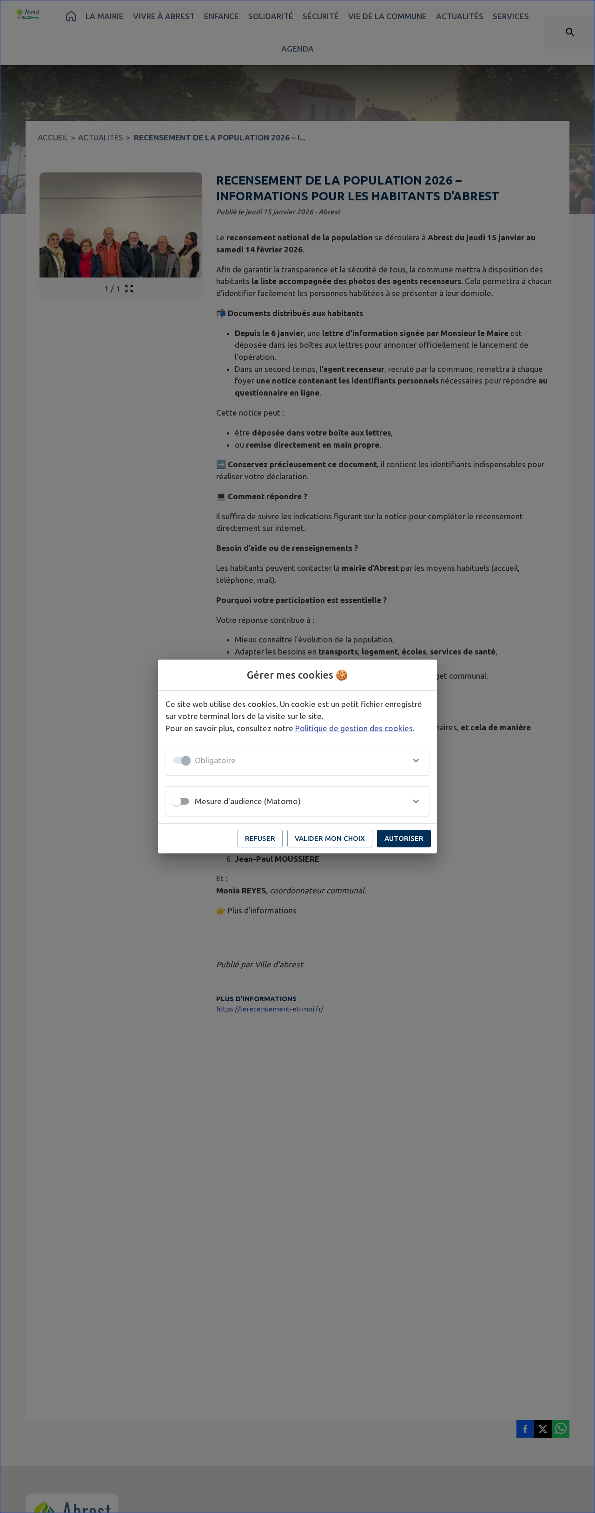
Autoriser (403, 838)
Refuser (260, 838)
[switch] (176, 801)
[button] (297, 760)
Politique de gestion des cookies (354, 728)
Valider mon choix (330, 838)
